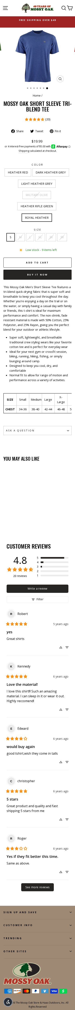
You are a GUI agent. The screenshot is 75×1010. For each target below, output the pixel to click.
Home (37, 95)
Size (37, 229)
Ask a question (20, 430)
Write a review (37, 588)
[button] (52, 558)
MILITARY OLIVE (37, 195)
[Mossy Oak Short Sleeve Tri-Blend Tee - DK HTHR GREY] (10, 518)
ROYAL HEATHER (37, 218)
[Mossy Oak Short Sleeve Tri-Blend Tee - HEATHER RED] (5, 518)
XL (40, 237)
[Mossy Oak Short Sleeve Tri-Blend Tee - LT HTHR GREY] (14, 518)
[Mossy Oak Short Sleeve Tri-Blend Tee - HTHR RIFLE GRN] (24, 518)
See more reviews (37, 887)
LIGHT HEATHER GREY (36, 184)
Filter (39, 599)
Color (37, 164)
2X (51, 237)
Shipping (24, 151)
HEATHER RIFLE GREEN (37, 206)
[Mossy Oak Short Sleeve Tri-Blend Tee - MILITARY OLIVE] (19, 518)
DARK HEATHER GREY (51, 172)
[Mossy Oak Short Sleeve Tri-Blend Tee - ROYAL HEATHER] (5, 522)
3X (62, 237)
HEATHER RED (18, 172)
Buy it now (37, 274)
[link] (37, 119)
